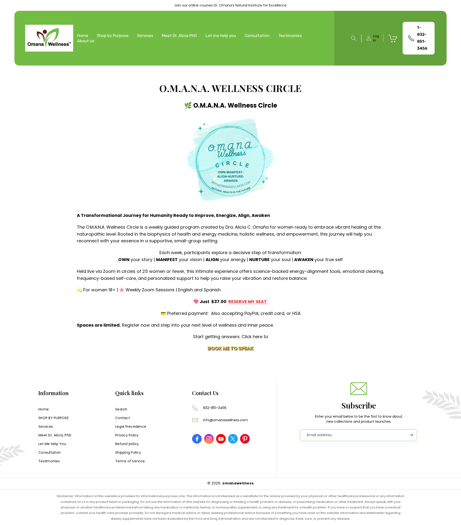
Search (121, 409)
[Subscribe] (411, 435)
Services (45, 426)
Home (43, 409)
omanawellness (238, 483)
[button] (353, 38)
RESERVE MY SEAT (248, 302)
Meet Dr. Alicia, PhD (54, 435)
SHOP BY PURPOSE (53, 417)
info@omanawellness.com (225, 420)
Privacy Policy (127, 435)
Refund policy (127, 443)
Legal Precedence (130, 426)
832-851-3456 (214, 407)
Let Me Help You (52, 443)
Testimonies (49, 460)
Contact (122, 417)
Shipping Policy (128, 452)
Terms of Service (130, 460)
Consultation (49, 452)
